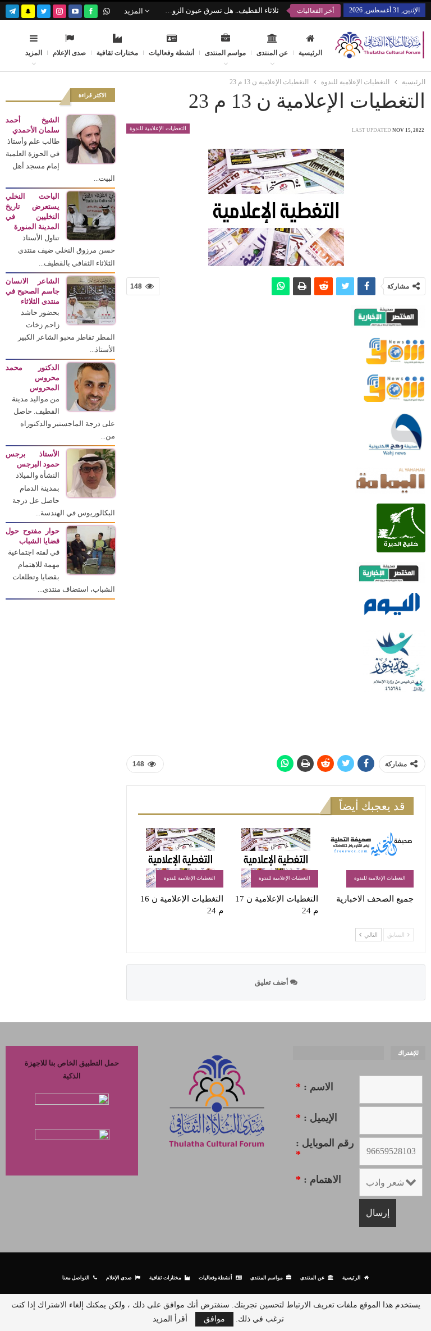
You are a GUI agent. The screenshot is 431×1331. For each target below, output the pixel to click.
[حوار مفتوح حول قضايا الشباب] (91, 549)
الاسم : (314, 1086)
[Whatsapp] (106, 9)
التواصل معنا (76, 1277)
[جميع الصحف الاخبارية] (371, 858)
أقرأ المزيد (170, 1319)
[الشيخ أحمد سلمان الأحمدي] (91, 138)
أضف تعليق (272, 982)
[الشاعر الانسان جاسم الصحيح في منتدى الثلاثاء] (91, 299)
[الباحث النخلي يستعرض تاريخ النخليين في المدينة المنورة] (91, 215)
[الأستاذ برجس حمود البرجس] (91, 472)
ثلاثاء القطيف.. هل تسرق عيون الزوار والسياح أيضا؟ (201, 10)
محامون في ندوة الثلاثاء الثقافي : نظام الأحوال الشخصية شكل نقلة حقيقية (150, 10)
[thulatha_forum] (59, 9)
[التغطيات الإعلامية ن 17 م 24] (276, 858)
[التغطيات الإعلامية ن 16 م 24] (180, 858)
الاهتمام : (318, 1179)
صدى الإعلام (69, 53)
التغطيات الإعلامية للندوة (158, 128)
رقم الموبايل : (325, 1148)
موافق (214, 1319)
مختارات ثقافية (117, 53)
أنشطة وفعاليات (171, 53)
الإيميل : (316, 1117)
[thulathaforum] (91, 9)
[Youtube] (75, 9)
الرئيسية (310, 53)
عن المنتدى (272, 53)
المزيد (134, 11)
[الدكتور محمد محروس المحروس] (91, 386)
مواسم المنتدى (225, 53)
